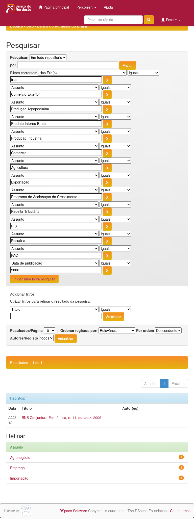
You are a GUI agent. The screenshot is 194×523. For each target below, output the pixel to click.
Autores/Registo (24, 338)
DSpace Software (73, 510)
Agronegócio (20, 457)
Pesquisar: (19, 57)
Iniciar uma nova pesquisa (34, 278)
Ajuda (108, 7)
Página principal (55, 7)
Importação (19, 478)
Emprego (17, 467)
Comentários (180, 510)
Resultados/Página (26, 330)
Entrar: (171, 19)
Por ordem (145, 330)
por (13, 64)
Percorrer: (85, 7)
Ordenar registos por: (79, 330)
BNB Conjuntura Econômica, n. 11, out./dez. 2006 (61, 417)
